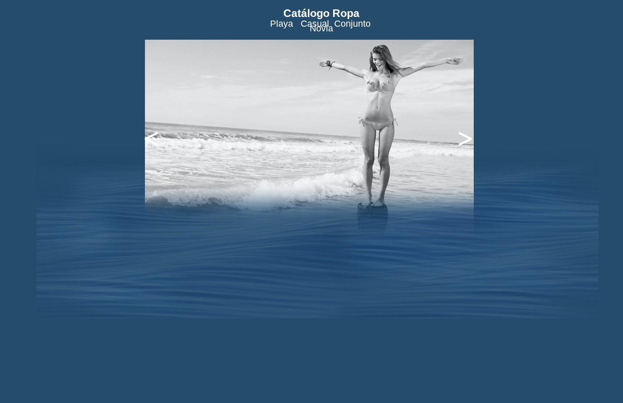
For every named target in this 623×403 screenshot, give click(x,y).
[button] (144, 135)
